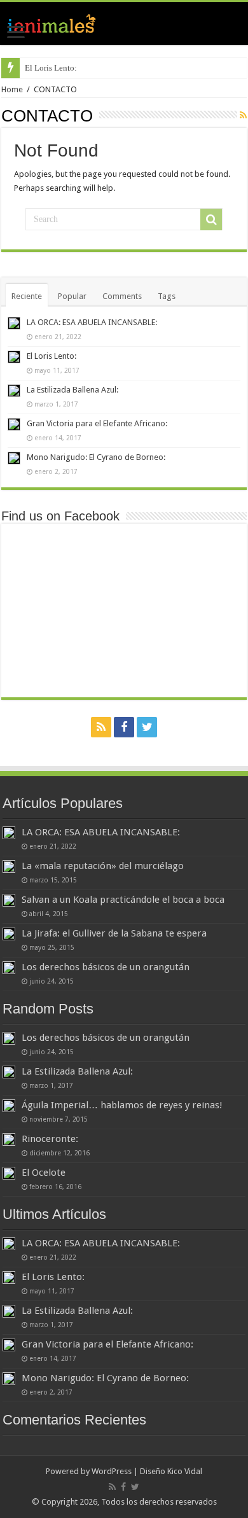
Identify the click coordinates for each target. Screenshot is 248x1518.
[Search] (211, 219)
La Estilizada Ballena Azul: (72, 389)
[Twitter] (147, 727)
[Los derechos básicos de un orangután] (9, 967)
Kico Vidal (184, 1471)
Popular (72, 296)
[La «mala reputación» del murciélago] (9, 866)
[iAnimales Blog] (124, 23)
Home (12, 89)
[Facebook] (124, 727)
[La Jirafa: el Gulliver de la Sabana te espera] (9, 934)
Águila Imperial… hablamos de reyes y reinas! (122, 1105)
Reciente (26, 296)
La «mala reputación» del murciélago (103, 866)
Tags (167, 296)
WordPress (112, 1471)
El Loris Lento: (51, 68)
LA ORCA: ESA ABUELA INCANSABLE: (92, 322)
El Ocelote (43, 1172)
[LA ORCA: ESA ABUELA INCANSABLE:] (9, 832)
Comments (122, 296)
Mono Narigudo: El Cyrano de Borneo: (96, 457)
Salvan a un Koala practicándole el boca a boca (123, 899)
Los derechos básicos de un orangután (105, 967)
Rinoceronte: (50, 1139)
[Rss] (101, 727)
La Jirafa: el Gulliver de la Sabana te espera (114, 933)
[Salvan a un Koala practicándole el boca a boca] (9, 900)
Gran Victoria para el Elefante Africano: (97, 423)
